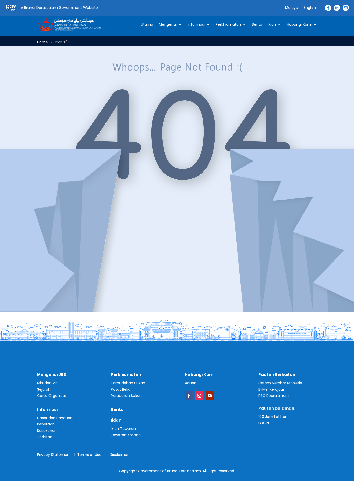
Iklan (272, 24)
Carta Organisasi (52, 395)
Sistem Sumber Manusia (280, 383)
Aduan (190, 383)
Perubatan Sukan (126, 395)
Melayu (291, 7)
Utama (147, 24)
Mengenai (168, 24)
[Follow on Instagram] (199, 395)
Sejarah (44, 389)
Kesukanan (47, 430)
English (310, 7)
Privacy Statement (54, 454)
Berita (257, 24)
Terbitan (44, 436)
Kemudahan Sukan (128, 383)
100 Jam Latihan (272, 416)
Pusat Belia (120, 389)
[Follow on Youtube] (210, 395)
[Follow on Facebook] (189, 395)
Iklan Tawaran (123, 428)
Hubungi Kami (299, 24)
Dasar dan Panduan (55, 418)
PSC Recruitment (273, 395)
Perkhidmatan (228, 24)
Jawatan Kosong (126, 434)
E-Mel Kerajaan (271, 389)
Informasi (196, 24)
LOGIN (263, 422)
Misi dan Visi (47, 383)
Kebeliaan (46, 424)
